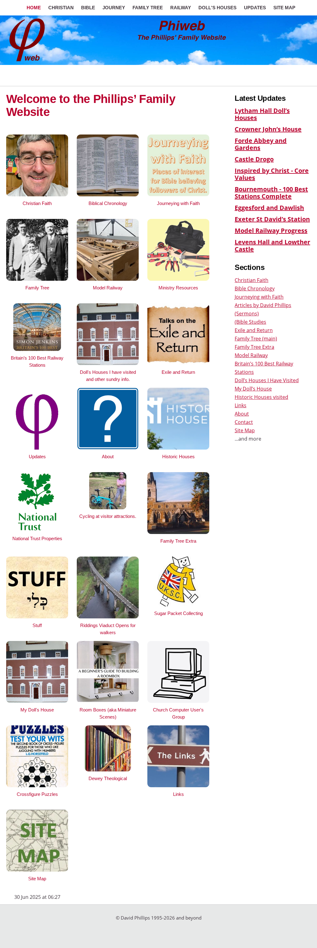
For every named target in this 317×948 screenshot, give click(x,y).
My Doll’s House (253, 388)
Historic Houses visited (261, 397)
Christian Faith (251, 280)
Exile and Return (254, 330)
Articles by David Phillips (263, 305)
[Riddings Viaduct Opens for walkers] (108, 616)
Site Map (245, 430)
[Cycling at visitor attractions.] (107, 507)
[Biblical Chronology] (108, 194)
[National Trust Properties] (37, 529)
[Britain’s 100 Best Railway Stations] (37, 349)
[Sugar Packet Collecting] (178, 604)
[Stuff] (37, 616)
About (242, 413)
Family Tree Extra (254, 347)
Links (240, 405)
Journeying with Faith (259, 296)
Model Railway (251, 355)
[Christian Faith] (37, 194)
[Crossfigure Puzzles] (37, 785)
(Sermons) (247, 313)
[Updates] (37, 447)
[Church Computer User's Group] (178, 701)
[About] (108, 447)
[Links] (178, 785)
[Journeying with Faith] (178, 194)
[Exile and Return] (178, 363)
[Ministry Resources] (178, 278)
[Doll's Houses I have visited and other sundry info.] (108, 363)
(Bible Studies (250, 321)
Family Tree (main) (256, 338)
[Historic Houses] (178, 447)
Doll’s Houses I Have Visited (267, 380)
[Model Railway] (108, 278)
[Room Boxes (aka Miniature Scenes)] (108, 701)
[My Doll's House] (37, 701)
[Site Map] (37, 869)
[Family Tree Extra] (178, 532)
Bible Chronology (255, 288)
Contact (244, 422)
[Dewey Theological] (108, 769)
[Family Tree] (37, 278)
